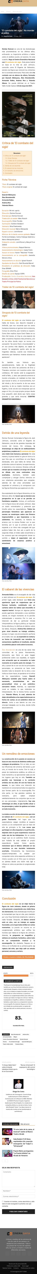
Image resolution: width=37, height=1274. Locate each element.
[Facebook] (4, 43)
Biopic (15, 1037)
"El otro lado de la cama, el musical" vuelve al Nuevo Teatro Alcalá (23, 1131)
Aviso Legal (25, 1266)
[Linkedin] (14, 43)
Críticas (8, 11)
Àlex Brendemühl (8, 650)
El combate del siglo (14, 1041)
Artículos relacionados (10, 1124)
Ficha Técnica (11, 158)
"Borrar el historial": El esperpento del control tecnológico (27, 1067)
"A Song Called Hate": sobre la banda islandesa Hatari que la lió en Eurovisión (9, 1068)
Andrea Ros (26, 1034)
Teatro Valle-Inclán (8, 1044)
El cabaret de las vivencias (13, 168)
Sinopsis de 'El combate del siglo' (18, 163)
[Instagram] (14, 1115)
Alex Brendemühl (15, 1034)
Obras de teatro (17, 11)
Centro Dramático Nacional (21, 276)
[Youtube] (30, 1254)
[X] (9, 43)
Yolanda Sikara (19, 1044)
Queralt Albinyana (27, 1041)
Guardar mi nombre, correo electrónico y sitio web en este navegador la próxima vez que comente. (18, 1204)
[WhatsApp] (23, 43)
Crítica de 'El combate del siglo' (14, 156)
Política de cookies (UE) (13, 1266)
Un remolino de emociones (13, 170)
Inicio (2, 11)
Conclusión (7, 173)
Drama (5, 1041)
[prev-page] (3, 1161)
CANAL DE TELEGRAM (25, 957)
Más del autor (25, 1124)
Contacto (16, 1268)
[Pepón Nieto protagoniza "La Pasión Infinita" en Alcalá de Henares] (7, 1153)
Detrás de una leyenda (11, 165)
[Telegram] (18, 43)
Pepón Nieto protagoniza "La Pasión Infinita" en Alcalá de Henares (23, 1153)
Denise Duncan (24, 1039)
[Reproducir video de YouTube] (18, 299)
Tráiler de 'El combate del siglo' (17, 160)
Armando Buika (7, 1037)
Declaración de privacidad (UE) (18, 1264)
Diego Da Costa (8, 36)
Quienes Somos (7, 1268)
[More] (28, 43)
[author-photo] (18, 1089)
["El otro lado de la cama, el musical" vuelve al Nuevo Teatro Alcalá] (7, 1131)
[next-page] (6, 1161)
